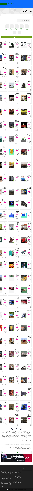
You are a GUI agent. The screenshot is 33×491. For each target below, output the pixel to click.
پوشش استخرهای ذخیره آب (16, 472)
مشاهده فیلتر (16, 37)
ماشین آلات (18, 477)
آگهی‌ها (27, 1)
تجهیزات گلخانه (19, 481)
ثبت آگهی (3, 3)
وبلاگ (16, 5)
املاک (14, 473)
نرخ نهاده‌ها (19, 5)
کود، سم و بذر (18, 471)
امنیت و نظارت (17, 473)
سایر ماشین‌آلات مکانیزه (19, 478)
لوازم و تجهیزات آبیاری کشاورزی (16, 482)
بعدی (4, 452)
